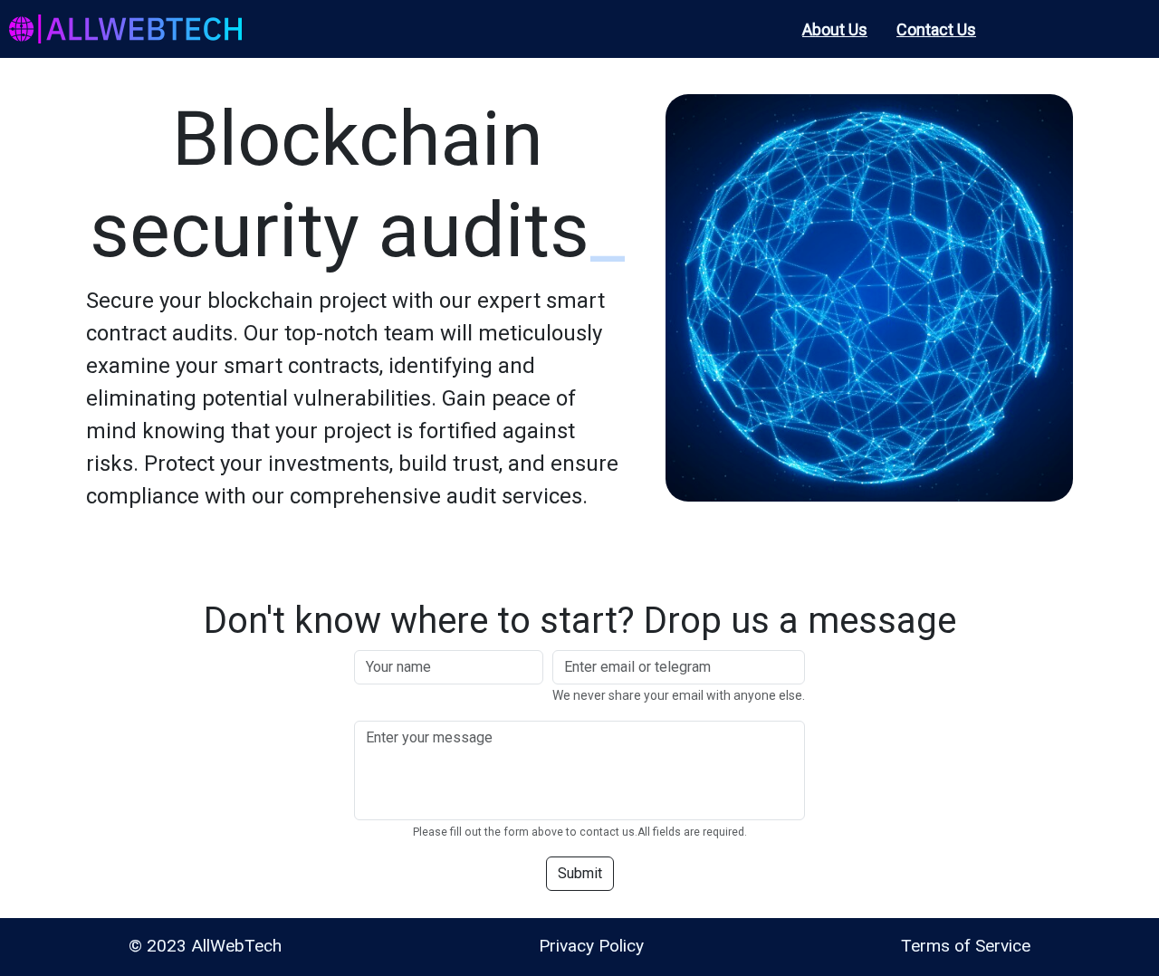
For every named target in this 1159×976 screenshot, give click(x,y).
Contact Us (936, 29)
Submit (580, 873)
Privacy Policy (591, 945)
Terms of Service (965, 945)
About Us (834, 29)
